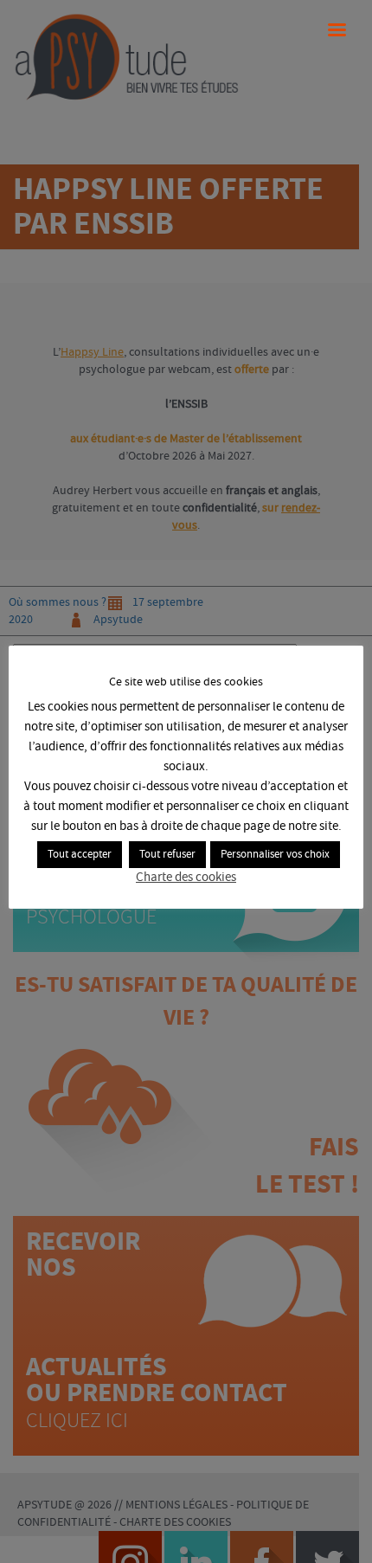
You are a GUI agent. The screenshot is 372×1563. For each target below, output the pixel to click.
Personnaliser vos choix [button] (275, 854)
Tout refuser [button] (167, 854)
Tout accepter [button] (80, 854)
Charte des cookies (186, 877)
